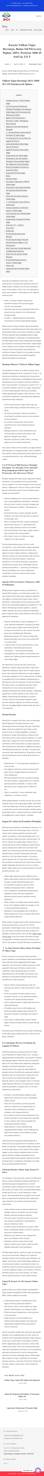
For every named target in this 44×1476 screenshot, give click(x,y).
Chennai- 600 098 (27, 1454)
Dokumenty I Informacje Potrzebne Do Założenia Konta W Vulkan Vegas (18, 190)
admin (7, 64)
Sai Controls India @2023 (27, 1473)
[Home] (2, 30)
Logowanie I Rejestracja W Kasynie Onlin (22, 1408)
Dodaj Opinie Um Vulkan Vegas (17, 155)
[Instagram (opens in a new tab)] (22, 8)
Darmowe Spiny (11, 179)
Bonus (8, 176)
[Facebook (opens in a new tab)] (20, 8)
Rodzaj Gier (10, 231)
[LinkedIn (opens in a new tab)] (24, 8)
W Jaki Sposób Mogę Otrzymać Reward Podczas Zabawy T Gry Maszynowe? (17, 242)
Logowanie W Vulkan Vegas (15, 173)
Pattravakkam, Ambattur (12, 1454)
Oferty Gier (10, 265)
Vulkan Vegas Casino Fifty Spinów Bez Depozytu (22, 1380)
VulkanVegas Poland (35, 64)
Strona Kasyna (11, 124)
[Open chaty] (38, 1470)
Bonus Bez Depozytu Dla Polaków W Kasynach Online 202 (22, 1395)
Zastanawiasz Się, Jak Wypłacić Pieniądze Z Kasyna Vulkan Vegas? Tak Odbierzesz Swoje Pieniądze (18, 161)
